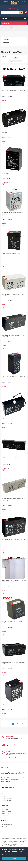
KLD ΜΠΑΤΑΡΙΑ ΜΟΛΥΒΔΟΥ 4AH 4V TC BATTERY (13, 376)
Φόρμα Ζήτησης (5, 826)
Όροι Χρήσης (5, 809)
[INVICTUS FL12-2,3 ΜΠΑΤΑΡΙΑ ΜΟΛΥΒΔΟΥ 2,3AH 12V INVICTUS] (14, 485)
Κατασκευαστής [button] (6, 42)
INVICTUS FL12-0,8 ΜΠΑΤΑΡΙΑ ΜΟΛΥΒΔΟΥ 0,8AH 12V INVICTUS (13, 417)
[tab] (14, 39)
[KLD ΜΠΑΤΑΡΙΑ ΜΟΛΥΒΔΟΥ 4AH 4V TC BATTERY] (14, 363)
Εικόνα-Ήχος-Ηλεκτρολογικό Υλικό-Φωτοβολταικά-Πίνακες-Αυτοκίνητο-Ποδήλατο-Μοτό (14, 839)
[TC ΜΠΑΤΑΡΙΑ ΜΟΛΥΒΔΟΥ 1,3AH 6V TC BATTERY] (14, 77)
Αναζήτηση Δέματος (6, 800)
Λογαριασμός (5, 796)
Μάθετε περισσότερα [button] (7, 854)
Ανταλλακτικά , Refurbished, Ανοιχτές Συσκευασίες (13, 845)
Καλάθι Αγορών (22, 1)
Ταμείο (14, 3)
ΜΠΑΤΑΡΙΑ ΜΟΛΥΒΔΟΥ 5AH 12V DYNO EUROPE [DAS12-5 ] (13, 622)
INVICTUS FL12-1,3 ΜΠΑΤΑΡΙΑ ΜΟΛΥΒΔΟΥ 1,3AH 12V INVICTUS (13, 295)
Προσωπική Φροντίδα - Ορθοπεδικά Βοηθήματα (14, 840)
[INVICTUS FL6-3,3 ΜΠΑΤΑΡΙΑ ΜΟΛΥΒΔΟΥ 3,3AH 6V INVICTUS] (14, 322)
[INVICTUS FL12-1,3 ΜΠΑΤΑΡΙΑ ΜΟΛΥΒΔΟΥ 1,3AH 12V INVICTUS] (14, 281)
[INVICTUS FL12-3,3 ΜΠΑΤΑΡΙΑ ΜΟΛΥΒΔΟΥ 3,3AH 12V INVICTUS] (14, 649)
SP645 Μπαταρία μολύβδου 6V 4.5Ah (11, 253)
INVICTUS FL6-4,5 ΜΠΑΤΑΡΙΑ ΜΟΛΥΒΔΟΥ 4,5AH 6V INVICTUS (13, 213)
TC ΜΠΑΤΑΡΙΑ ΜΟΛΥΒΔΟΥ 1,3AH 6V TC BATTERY (13, 90)
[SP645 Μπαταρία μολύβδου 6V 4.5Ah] (14, 240)
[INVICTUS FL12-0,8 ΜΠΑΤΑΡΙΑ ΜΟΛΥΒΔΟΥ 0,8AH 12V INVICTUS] (14, 404)
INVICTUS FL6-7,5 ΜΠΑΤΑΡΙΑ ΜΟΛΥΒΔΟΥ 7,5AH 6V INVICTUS (13, 540)
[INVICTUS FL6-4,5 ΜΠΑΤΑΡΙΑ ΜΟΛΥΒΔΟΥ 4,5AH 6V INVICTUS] (14, 199)
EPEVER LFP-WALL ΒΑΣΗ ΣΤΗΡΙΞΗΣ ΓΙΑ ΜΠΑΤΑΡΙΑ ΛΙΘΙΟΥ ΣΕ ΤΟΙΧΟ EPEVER (14, 581)
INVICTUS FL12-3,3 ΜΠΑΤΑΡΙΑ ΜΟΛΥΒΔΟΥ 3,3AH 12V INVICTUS (13, 663)
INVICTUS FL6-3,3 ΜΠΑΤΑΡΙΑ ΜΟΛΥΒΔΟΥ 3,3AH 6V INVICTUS (13, 336)
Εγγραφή (7, 1)
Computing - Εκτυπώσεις (17, 844)
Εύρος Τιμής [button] (6, 39)
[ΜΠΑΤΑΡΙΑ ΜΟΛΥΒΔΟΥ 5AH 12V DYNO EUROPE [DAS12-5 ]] (14, 608)
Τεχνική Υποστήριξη (6, 829)
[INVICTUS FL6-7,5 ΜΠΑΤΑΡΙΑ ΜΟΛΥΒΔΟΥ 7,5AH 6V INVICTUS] (14, 526)
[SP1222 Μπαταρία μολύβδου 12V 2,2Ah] (14, 445)
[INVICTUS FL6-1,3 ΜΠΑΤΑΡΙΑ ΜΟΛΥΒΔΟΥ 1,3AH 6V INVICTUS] (14, 118)
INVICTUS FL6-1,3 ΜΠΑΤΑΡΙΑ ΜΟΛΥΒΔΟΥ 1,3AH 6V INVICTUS (13, 131)
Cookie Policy (5, 815)
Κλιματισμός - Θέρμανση (20, 847)
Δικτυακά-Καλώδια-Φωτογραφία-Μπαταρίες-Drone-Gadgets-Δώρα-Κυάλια (14, 843)
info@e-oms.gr (12, 783)
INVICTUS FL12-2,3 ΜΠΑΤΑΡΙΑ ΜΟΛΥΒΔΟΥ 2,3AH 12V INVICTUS (13, 499)
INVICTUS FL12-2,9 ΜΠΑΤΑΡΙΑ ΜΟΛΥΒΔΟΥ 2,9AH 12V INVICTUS (13, 703)
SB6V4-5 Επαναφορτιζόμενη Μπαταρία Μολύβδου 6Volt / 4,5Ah (13, 172)
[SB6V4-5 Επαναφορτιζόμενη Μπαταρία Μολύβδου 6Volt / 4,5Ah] (14, 159)
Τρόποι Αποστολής (6, 811)
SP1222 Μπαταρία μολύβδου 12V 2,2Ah (11, 458)
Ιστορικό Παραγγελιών (7, 798)
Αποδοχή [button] (14, 858)
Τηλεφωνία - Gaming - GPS (7, 847)
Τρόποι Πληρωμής (6, 813)
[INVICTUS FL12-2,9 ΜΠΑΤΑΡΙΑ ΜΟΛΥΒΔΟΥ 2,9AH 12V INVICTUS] (14, 690)
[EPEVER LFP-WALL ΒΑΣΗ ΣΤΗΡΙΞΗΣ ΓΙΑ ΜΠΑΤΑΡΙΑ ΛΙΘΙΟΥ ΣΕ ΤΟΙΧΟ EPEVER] (14, 567)
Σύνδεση (13, 1)
